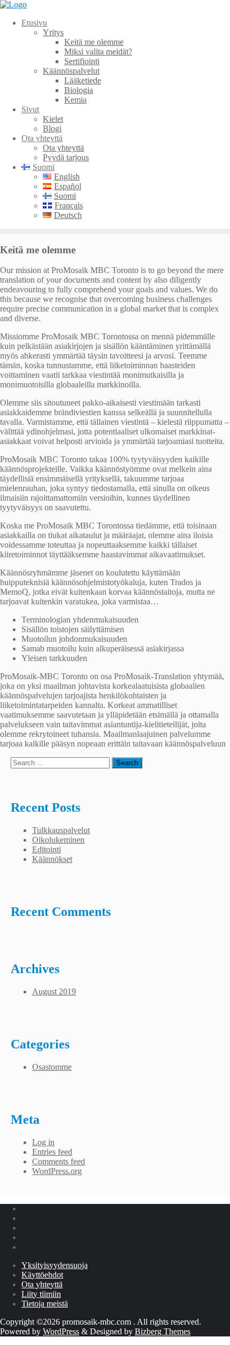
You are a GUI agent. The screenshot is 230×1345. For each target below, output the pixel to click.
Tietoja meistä (44, 1303)
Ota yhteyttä (42, 1284)
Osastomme (52, 1066)
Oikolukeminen (58, 839)
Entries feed (52, 1151)
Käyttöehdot (42, 1274)
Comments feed (58, 1161)
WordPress (61, 1331)
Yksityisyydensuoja (54, 1265)
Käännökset (52, 859)
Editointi (46, 849)
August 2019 (54, 991)
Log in (43, 1142)
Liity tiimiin (41, 1294)
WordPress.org (57, 1171)
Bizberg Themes (162, 1331)
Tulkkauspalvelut (61, 830)
